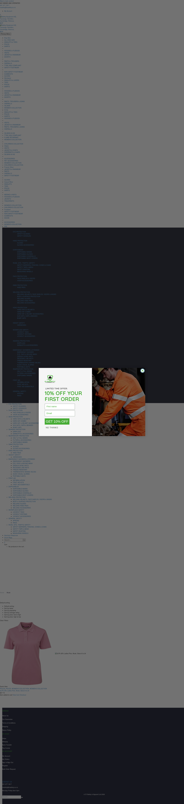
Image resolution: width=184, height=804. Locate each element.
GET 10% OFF (57, 421)
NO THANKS (52, 427)
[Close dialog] (142, 371)
